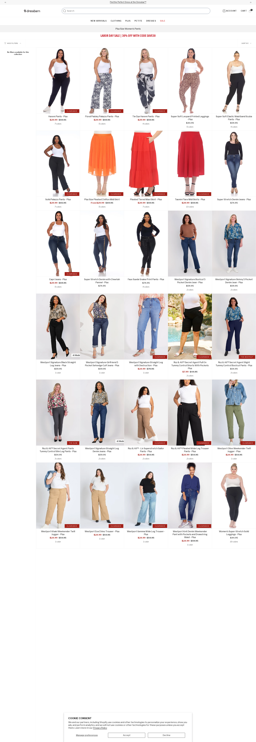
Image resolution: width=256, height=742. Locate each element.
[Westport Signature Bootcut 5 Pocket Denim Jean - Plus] (190, 244)
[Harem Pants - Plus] (58, 81)
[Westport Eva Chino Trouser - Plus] (102, 495)
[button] (99, 21)
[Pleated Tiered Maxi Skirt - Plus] (146, 164)
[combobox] (138, 11)
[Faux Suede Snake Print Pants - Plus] (146, 244)
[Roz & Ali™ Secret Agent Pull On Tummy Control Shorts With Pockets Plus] (190, 327)
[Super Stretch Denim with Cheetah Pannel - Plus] (102, 244)
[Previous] (5, 2)
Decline (166, 735)
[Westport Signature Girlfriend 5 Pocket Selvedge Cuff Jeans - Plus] (102, 327)
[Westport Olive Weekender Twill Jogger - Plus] (234, 412)
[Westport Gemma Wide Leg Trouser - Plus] (146, 495)
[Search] (64, 11)
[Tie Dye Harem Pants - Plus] (146, 81)
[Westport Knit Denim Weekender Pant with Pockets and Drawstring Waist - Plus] (190, 495)
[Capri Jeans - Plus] (58, 244)
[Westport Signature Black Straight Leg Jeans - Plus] (58, 327)
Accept (126, 735)
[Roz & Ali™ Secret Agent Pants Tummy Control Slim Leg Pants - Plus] (58, 412)
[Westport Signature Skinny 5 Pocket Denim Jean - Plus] (234, 244)
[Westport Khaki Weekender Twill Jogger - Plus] (58, 495)
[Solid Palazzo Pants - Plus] (58, 164)
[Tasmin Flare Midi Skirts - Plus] (190, 164)
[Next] (250, 2)
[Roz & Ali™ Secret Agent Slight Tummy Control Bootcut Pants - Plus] (234, 327)
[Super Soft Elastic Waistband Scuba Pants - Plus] (234, 81)
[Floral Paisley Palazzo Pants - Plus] (102, 81)
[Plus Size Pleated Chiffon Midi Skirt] (102, 164)
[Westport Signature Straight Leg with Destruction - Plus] (146, 327)
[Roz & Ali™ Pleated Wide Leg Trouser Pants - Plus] (190, 412)
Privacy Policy (100, 728)
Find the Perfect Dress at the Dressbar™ (128, 2)
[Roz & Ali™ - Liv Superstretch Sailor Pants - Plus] (146, 412)
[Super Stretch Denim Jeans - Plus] (234, 164)
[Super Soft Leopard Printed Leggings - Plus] (190, 81)
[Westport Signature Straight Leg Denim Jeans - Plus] (102, 412)
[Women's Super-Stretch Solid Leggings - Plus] (234, 495)
